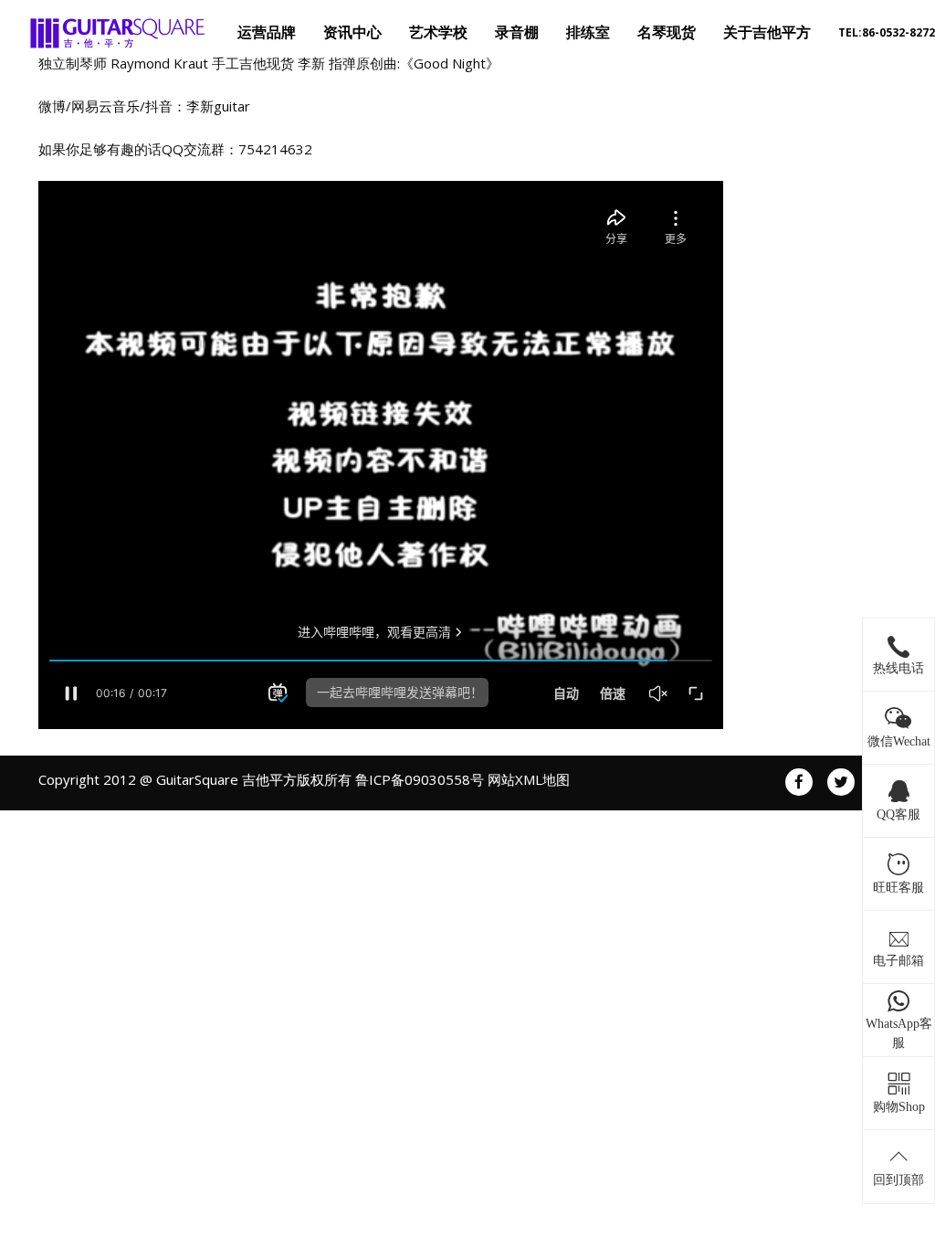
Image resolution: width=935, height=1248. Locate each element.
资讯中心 (352, 32)
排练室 (588, 32)
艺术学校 (438, 32)
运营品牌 (266, 32)
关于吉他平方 (767, 32)
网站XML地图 (529, 779)
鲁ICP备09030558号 (419, 779)
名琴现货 (666, 32)
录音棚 (517, 32)
